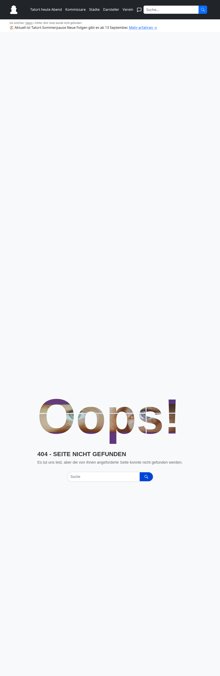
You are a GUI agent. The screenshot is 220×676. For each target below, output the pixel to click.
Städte (94, 9)
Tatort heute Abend (46, 9)
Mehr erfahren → (143, 27)
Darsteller (111, 9)
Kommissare (75, 9)
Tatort (28, 23)
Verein (128, 9)
